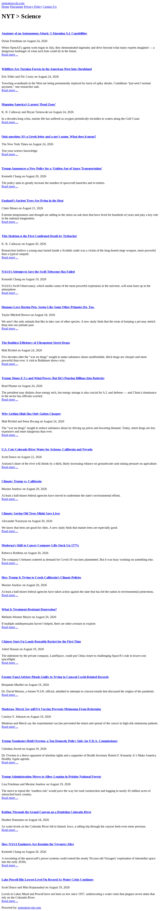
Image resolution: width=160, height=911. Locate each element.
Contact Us (50, 6)
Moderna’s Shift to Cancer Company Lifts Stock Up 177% (40, 545)
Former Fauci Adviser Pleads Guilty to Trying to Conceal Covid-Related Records (55, 677)
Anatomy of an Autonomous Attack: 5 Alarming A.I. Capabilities (44, 33)
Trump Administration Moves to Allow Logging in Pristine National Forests (51, 776)
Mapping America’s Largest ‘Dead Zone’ (29, 104)
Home (5, 6)
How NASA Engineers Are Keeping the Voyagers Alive (38, 844)
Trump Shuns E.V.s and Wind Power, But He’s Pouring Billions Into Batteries (53, 378)
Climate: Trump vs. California (22, 481)
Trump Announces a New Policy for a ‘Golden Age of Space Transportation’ (52, 168)
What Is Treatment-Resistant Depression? (29, 609)
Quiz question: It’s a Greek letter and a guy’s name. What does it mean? (49, 136)
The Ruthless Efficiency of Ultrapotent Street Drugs (36, 342)
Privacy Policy (33, 6)
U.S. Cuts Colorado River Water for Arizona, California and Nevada (47, 449)
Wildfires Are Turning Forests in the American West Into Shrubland (47, 69)
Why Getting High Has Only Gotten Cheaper (31, 413)
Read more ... (10, 54)
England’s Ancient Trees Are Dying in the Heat (32, 200)
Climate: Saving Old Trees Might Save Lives (31, 513)
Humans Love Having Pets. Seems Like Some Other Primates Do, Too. (48, 307)
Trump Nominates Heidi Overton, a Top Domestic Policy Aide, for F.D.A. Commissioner (60, 741)
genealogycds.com (13, 3)
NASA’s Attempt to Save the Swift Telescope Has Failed (38, 271)
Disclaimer (16, 6)
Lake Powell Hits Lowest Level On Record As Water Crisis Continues (47, 879)
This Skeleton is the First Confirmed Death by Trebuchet (39, 236)
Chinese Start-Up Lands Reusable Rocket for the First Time (41, 641)
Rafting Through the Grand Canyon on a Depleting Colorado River (46, 812)
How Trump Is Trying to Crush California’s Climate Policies (41, 577)
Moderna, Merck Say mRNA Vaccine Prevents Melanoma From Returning (51, 709)
